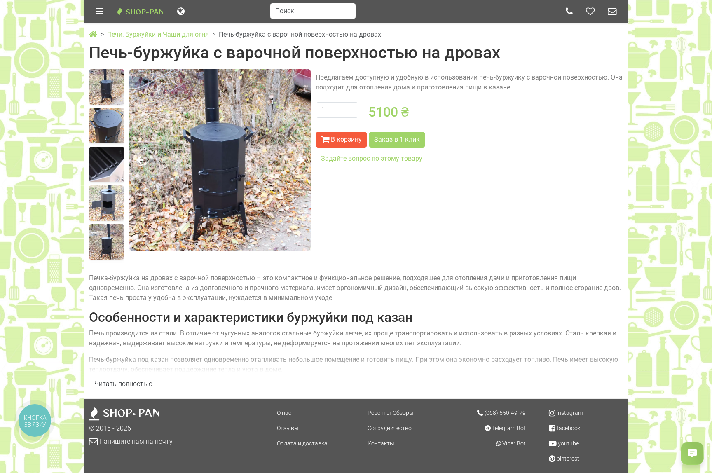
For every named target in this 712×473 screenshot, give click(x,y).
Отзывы (288, 428)
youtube (568, 443)
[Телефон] (569, 11)
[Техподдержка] (612, 11)
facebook (568, 428)
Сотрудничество (390, 428)
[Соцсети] (590, 11)
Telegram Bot (508, 428)
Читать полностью (123, 384)
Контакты (381, 443)
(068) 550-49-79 (504, 413)
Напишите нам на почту (135, 441)
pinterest (567, 458)
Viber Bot (513, 443)
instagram (569, 413)
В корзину (345, 139)
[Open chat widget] (692, 453)
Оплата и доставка (302, 443)
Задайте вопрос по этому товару (371, 158)
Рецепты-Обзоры (391, 413)
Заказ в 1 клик (397, 139)
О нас (284, 413)
